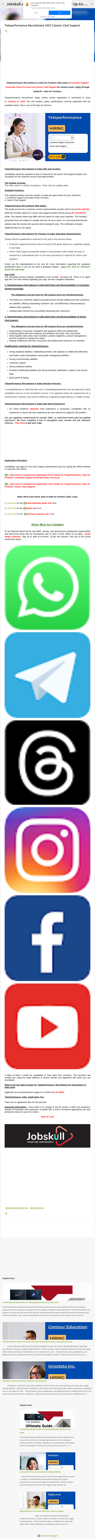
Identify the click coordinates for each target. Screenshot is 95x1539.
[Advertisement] (47, 62)
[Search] (91, 4)
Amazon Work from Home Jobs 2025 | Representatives (40, 1472)
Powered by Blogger (48, 1536)
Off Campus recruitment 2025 (17, 1208)
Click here (11, 503)
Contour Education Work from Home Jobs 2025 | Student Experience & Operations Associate (37, 1342)
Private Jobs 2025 (36, 1208)
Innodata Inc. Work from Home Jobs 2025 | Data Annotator (24, 1381)
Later (36, 13)
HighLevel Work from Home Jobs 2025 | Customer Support (42, 1511)
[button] (6, 31)
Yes (59, 13)
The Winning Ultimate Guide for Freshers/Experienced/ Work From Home (30, 1302)
